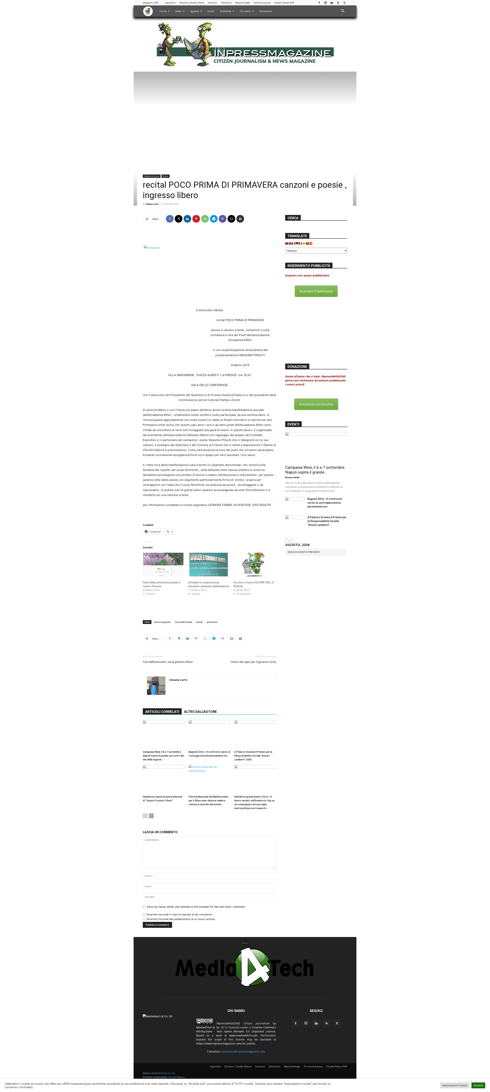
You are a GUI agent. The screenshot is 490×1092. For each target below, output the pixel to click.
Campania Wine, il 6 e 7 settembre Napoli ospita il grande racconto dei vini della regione (163, 755)
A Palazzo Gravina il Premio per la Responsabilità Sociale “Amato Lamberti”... (326, 521)
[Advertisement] (209, 235)
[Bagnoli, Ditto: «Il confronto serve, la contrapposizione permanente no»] (209, 734)
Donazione (266, 11)
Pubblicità (225, 11)
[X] (344, 2)
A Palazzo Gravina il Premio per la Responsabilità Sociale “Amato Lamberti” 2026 (253, 755)
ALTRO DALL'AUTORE (200, 712)
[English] (290, 243)
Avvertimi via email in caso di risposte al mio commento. (180, 914)
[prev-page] (145, 815)
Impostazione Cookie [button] (454, 1085)
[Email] (231, 219)
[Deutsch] (297, 243)
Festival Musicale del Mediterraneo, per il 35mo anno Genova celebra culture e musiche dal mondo (209, 800)
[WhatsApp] (205, 219)
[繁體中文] (287, 243)
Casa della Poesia (183, 622)
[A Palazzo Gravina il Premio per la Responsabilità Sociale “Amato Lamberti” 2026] (255, 734)
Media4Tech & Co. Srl (210, 1027)
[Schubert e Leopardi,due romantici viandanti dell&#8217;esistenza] (208, 564)
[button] (342, 11)
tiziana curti (152, 203)
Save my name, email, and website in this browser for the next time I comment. (196, 906)
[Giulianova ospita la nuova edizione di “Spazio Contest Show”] (164, 779)
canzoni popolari (162, 622)
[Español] (311, 243)
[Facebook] (319, 2)
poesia (199, 622)
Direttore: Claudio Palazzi (191, 2)
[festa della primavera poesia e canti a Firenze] (163, 564)
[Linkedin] (332, 2)
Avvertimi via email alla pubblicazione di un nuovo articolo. (181, 919)
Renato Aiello (292, 477)
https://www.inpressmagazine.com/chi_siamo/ (225, 1043)
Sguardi (194, 11)
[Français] (294, 243)
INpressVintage (242, 2)
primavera (212, 622)
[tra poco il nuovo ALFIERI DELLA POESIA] (254, 564)
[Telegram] (214, 219)
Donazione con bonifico (316, 404)
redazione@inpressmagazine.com (243, 1051)
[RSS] (338, 2)
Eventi (211, 11)
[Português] (307, 243)
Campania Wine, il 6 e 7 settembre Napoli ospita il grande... (315, 470)
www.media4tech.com (243, 1035)
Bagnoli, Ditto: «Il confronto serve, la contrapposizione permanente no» (324, 502)
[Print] (240, 219)
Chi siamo (245, 11)
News (178, 11)
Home (163, 11)
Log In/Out (170, 2)
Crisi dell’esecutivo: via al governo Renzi (168, 662)
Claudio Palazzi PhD (284, 2)
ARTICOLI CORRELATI (162, 712)
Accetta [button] (478, 1085)
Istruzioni (212, 2)
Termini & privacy (262, 2)
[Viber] (222, 219)
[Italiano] (300, 243)
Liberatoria (226, 2)
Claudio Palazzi (176, 1077)
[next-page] (151, 815)
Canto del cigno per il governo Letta (253, 662)
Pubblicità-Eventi (151, 176)
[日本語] (304, 243)
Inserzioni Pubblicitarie (316, 291)
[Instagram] (325, 2)
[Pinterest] (196, 219)
